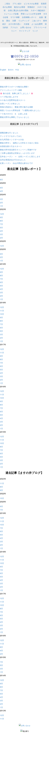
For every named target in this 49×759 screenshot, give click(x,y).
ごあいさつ (36, 20)
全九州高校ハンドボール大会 (12, 139)
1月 (1, 205)
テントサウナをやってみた (12, 136)
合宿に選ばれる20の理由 (18, 10)
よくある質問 (36, 23)
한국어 (10, 69)
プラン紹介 (17, 3)
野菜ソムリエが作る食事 (31, 13)
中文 (16, 69)
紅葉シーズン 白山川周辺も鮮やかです (16, 163)
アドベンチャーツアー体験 (11, 90)
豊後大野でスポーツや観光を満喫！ (14, 86)
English (3, 69)
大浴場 (26, 23)
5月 (1, 227)
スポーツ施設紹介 (38, 10)
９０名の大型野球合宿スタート (13, 100)
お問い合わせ (25, 27)
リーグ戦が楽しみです (9, 96)
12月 (2, 213)
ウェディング (23, 20)
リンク (35, 30)
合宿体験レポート (29, 17)
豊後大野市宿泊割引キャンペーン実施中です (18, 149)
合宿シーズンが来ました (10, 103)
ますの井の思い (14, 23)
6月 (1, 282)
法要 (14, 20)
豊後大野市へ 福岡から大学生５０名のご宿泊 (19, 142)
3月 (1, 199)
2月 (1, 202)
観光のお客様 (19, 6)
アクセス (14, 27)
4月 (1, 191)
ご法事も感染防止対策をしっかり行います (17, 153)
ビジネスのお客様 (31, 3)
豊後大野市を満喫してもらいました (14, 117)
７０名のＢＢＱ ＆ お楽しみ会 (13, 113)
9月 (1, 187)
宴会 (8, 20)
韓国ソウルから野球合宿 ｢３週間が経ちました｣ (20, 110)
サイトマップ (24, 30)
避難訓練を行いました (9, 132)
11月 (2, 310)
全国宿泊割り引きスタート (11, 146)
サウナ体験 (15, 17)
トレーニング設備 (11, 13)
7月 (1, 224)
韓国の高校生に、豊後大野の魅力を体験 (16, 106)
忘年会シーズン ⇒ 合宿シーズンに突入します (20, 156)
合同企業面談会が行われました (13, 159)
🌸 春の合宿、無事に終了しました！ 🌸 (16, 93)
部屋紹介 (31, 6)
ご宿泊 (7, 3)
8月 (1, 179)
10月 (2, 314)
